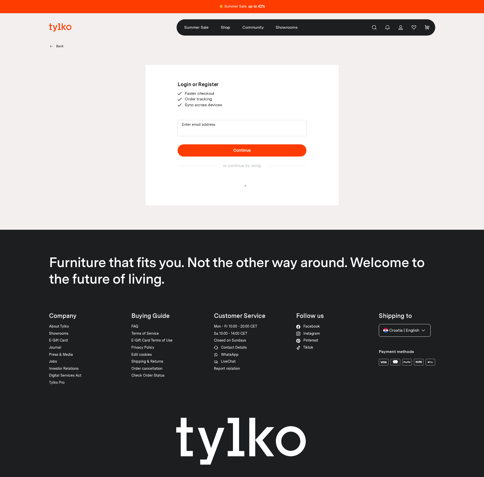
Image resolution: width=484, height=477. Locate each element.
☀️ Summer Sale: (242, 6)
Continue (242, 150)
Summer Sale (196, 27)
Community (252, 27)
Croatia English (404, 330)
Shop (225, 27)
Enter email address (198, 124)
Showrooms (286, 27)
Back (60, 46)
